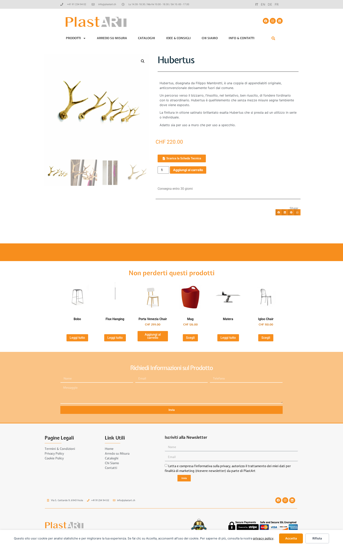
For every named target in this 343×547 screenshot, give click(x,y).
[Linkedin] (280, 21)
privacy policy (263, 538)
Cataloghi (146, 38)
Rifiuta (317, 538)
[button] (273, 38)
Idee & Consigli (178, 38)
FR (276, 4)
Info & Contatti (241, 38)
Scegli (190, 338)
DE (270, 4)
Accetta (291, 538)
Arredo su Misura (112, 38)
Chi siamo (210, 38)
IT (256, 4)
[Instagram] (273, 21)
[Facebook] (266, 21)
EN (263, 4)
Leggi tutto (77, 338)
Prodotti (73, 38)
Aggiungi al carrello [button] (153, 336)
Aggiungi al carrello (188, 170)
